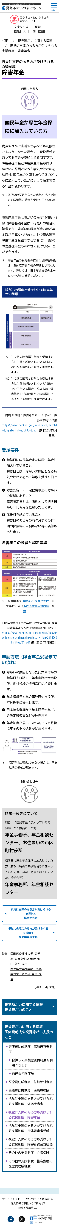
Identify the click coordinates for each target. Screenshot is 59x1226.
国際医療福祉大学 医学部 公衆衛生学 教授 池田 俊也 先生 (25, 958)
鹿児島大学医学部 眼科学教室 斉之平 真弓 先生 (26, 974)
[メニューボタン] (54, 7)
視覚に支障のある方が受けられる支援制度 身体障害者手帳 (30, 1128)
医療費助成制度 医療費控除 (28, 1090)
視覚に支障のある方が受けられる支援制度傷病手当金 (31, 913)
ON (34, 31)
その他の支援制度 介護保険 (28, 1152)
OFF (41, 31)
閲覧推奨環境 (26, 1208)
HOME (5, 40)
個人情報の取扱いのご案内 (26, 1203)
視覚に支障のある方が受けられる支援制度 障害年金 (30, 1115)
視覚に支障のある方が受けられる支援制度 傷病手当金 (30, 1101)
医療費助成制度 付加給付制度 (30, 1081)
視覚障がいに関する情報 (35, 40)
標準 (17, 31)
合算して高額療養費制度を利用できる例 (32, 1062)
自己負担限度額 (23, 1073)
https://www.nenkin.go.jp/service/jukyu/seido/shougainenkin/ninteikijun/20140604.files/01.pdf (29, 637)
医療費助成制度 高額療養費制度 (30, 1049)
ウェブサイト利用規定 (37, 1199)
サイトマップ (9, 1199)
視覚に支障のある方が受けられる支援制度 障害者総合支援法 (30, 1142)
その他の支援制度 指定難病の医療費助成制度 (30, 1164)
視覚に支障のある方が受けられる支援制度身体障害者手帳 (28, 932)
